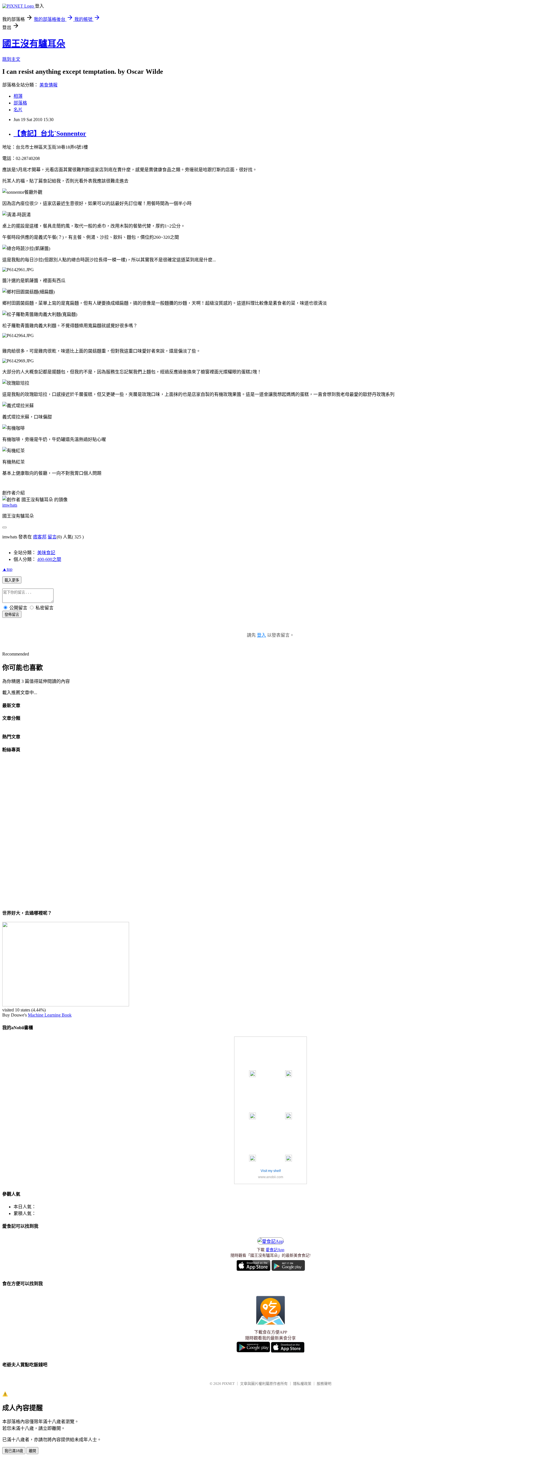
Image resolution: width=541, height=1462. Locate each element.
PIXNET (228, 1383)
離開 (32, 1451)
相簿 (18, 96)
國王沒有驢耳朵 (33, 44)
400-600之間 (49, 559)
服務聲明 (324, 1383)
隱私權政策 (302, 1383)
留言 (52, 536)
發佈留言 (12, 614)
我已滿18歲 (14, 1451)
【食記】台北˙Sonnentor (50, 133)
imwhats (9, 505)
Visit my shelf (271, 1171)
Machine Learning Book (50, 1015)
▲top (7, 569)
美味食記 (46, 552)
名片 (18, 109)
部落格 (20, 103)
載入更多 (12, 580)
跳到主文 (11, 59)
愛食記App (275, 1250)
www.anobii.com (270, 1177)
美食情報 (48, 85)
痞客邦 (39, 536)
